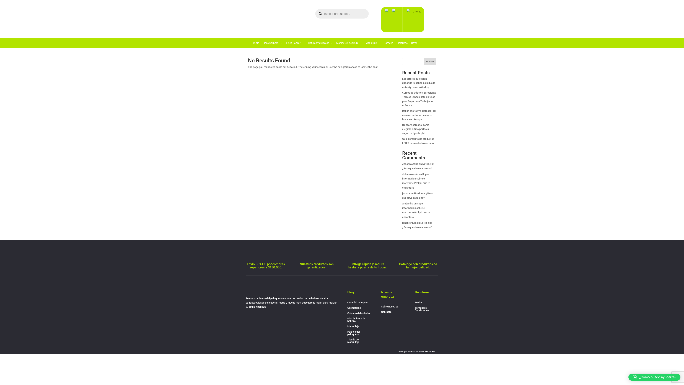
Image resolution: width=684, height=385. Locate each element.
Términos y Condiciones (422, 309)
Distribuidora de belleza (356, 319)
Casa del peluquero (358, 302)
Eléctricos (402, 43)
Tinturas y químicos (318, 43)
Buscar (430, 61)
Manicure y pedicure (347, 43)
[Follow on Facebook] (249, 317)
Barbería (388, 43)
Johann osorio (410, 164)
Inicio (256, 43)
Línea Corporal (271, 43)
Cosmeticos (354, 308)
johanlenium (409, 222)
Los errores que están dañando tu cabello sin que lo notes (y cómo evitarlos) (418, 83)
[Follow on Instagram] (256, 317)
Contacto (386, 312)
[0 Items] (409, 20)
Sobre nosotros (389, 306)
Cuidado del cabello (358, 313)
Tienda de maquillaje (353, 340)
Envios (418, 302)
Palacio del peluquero (353, 333)
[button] (654, 377)
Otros (414, 43)
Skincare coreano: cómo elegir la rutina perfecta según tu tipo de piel (415, 129)
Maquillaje (371, 43)
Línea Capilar (293, 43)
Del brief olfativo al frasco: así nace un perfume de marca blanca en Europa (419, 115)
